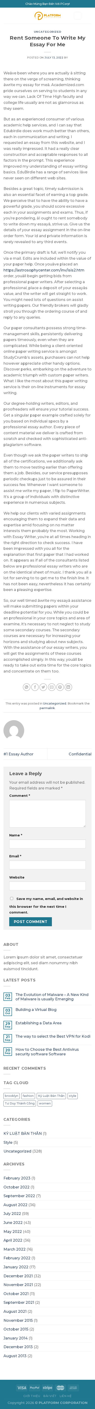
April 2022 (12, 1240)
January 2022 (15, 1267)
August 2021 (15, 1311)
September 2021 (18, 1302)
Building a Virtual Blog (35, 1009)
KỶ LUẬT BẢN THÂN (22, 1133)
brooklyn (11, 1096)
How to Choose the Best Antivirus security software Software (47, 1051)
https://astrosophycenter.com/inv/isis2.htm (43, 270)
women (45, 1103)
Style (7, 1142)
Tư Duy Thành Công (20, 1103)
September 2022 (19, 1196)
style (72, 1096)
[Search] (78, 16)
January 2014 (15, 1338)
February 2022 (16, 1258)
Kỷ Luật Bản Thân (51, 1096)
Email (15, 856)
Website (16, 877)
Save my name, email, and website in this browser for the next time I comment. (46, 906)
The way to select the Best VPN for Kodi (52, 1036)
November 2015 (18, 1320)
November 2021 (18, 1285)
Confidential (80, 754)
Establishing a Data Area (38, 1023)
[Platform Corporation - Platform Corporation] (47, 16)
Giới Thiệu (31, 1396)
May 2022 (12, 1231)
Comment (19, 796)
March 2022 (14, 1249)
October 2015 (15, 1329)
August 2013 (15, 1356)
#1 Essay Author (18, 754)
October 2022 (16, 1187)
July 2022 (12, 1213)
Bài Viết (50, 1396)
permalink (47, 708)
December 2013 (18, 1347)
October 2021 (16, 1294)
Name (15, 835)
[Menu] (6, 15)
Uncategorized (47, 31)
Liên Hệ (65, 1396)
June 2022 (13, 1222)
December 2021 (18, 1276)
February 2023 (16, 1178)
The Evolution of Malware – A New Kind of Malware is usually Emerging (52, 997)
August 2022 (15, 1205)
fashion (28, 1096)
